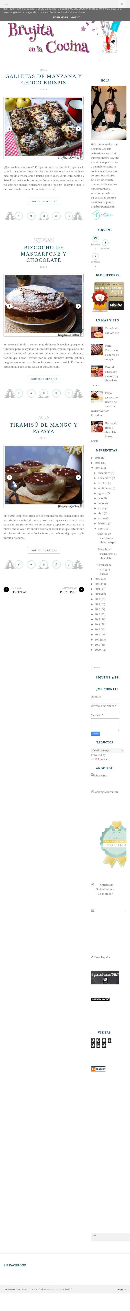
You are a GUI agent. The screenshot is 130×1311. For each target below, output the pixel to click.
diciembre (104, 473)
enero (101, 528)
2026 (98, 457)
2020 (98, 594)
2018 (97, 604)
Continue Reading (43, 201)
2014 (97, 624)
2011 (97, 639)
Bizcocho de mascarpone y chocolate (44, 254)
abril (100, 513)
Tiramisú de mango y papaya (104, 569)
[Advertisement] (105, 1147)
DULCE (44, 418)
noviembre (104, 478)
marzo (102, 518)
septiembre (105, 488)
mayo (101, 508)
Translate (103, 759)
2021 (97, 589)
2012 (97, 634)
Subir (120, 1289)
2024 (98, 467)
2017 (97, 609)
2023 (98, 578)
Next (78, 128)
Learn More (60, 17)
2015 (97, 619)
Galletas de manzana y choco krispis (106, 538)
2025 (97, 462)
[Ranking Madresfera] (104, 791)
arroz (44, 69)
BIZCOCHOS (44, 240)
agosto (102, 493)
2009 (98, 649)
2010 (97, 644)
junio (101, 503)
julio (100, 498)
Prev (9, 128)
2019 (97, 599)
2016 (97, 614)
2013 (97, 629)
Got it (75, 17)
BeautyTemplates (30, 1289)
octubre (102, 483)
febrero (102, 523)
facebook (105, 248)
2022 (97, 583)
